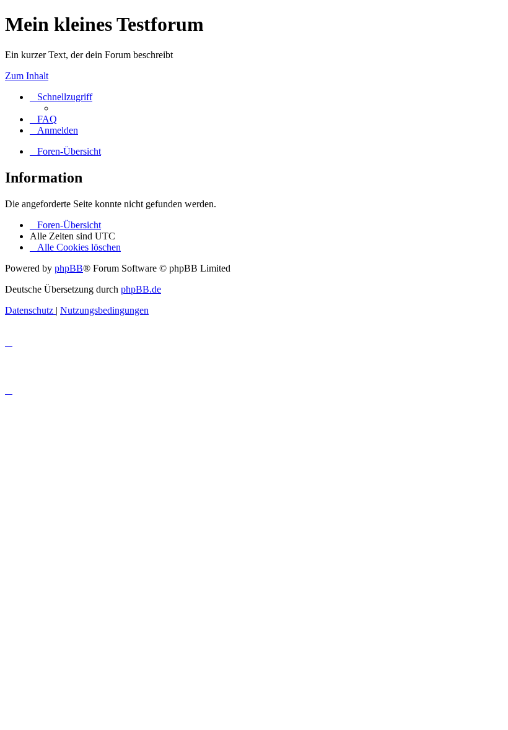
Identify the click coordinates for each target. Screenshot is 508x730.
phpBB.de (141, 289)
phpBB (69, 268)
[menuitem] (43, 119)
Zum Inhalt (26, 76)
